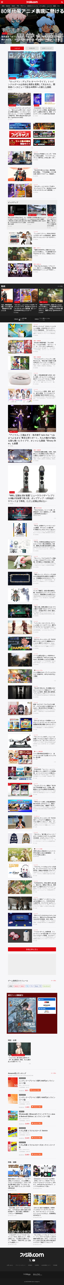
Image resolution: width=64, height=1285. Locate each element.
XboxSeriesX (46, 986)
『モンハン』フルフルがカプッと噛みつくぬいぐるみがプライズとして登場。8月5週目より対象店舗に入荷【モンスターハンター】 (44, 560)
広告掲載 (55, 1265)
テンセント (35, 677)
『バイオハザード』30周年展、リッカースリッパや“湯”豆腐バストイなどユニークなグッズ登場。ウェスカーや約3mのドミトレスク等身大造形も (44, 933)
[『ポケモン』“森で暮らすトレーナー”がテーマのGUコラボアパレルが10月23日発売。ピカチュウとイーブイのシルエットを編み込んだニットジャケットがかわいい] (20, 838)
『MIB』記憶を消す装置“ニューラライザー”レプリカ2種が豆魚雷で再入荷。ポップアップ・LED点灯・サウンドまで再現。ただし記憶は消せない (32, 498)
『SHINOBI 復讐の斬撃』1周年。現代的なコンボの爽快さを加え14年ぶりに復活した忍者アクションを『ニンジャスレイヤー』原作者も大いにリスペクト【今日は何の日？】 (44, 454)
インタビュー (6, 33)
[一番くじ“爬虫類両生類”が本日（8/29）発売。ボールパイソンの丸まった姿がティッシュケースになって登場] (20, 379)
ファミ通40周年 (39, 751)
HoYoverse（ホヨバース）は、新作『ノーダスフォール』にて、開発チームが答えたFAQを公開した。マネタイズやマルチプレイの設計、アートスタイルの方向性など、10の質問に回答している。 (44, 905)
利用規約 (30, 1265)
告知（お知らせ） (38, 264)
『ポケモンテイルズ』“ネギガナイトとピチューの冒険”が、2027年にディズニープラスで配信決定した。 (44, 332)
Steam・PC (38, 986)
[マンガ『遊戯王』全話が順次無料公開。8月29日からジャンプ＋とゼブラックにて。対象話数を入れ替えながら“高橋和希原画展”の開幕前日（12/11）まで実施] (20, 595)
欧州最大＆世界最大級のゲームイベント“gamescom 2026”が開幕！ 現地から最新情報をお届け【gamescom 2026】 (37, 220)
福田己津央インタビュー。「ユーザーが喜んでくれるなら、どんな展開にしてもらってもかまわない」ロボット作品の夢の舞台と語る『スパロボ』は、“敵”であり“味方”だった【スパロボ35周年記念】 (19, 1183)
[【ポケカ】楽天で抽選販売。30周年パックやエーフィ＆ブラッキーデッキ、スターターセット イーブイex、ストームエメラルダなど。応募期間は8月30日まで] (44, 1199)
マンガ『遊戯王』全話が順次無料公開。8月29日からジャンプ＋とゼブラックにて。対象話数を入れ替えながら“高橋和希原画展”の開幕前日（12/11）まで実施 (44, 592)
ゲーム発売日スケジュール (18, 981)
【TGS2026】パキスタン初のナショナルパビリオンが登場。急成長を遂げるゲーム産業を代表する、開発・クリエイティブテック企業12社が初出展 (44, 111)
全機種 (10, 986)
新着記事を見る (32, 949)
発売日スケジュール (32, 6)
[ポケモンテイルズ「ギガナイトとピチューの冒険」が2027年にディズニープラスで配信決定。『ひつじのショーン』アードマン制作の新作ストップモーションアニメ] (20, 330)
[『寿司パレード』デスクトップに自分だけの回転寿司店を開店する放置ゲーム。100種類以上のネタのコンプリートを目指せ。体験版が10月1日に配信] (20, 578)
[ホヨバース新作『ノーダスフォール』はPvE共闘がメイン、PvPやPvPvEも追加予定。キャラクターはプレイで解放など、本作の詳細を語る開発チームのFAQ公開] (20, 903)
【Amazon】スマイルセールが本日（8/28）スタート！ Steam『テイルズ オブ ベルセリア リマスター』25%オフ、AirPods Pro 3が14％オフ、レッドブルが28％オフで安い (44, 1182)
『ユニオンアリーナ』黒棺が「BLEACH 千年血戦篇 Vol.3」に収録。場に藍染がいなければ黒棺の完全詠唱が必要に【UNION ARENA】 (44, 787)
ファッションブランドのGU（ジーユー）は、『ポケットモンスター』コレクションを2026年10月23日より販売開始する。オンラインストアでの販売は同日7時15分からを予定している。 (44, 840)
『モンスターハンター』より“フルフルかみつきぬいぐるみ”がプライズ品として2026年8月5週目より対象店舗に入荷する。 (44, 564)
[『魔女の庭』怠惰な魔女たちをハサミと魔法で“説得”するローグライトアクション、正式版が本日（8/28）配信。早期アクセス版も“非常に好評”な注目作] (20, 611)
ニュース (49, 6)
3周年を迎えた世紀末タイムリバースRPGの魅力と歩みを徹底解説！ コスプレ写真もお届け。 (44, 853)
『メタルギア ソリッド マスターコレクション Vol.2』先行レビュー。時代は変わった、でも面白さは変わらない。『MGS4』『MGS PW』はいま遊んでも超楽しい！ (19, 1238)
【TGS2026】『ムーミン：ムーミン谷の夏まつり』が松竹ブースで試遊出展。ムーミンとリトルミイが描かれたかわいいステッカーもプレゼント (44, 771)
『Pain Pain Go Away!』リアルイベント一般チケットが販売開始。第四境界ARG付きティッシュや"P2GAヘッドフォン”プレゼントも (44, 268)
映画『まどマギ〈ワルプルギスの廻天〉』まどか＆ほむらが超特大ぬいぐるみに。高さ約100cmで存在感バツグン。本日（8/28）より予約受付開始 (44, 706)
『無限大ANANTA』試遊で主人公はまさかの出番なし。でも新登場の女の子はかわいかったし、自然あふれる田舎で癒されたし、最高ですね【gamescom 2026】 (44, 251)
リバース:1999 (39, 849)
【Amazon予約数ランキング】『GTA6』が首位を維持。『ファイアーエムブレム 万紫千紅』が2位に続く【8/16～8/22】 (44, 156)
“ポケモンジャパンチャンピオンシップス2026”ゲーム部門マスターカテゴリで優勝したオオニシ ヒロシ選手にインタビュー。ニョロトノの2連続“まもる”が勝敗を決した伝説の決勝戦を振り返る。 (44, 645)
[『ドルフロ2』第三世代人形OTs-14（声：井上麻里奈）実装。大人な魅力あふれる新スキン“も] (19, 1048)
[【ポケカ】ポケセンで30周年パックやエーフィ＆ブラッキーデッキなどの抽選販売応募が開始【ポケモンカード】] (20, 725)
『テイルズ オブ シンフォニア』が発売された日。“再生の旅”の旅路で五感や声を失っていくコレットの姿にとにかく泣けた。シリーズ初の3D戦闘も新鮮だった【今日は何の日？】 (44, 361)
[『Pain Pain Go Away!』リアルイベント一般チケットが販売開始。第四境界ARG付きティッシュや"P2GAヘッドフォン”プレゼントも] (20, 270)
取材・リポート (32, 215)
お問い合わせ (10, 1265)
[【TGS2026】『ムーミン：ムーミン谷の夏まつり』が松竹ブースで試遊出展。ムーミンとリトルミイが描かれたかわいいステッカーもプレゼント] (20, 773)
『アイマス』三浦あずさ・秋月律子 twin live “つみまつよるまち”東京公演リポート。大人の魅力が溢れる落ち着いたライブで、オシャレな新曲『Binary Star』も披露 (32, 439)
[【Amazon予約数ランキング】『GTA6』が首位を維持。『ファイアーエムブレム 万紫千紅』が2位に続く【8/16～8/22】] (20, 158)
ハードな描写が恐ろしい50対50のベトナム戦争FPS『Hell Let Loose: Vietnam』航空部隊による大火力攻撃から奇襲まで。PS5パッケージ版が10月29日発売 (44, 657)
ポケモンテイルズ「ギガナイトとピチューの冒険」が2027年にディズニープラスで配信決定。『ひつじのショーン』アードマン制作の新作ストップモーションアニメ (44, 328)
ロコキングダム (39, 670)
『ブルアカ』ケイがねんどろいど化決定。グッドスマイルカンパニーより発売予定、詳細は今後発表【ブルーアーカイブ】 (44, 868)
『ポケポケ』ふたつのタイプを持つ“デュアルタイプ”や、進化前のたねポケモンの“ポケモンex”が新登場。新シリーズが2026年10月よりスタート (44, 188)
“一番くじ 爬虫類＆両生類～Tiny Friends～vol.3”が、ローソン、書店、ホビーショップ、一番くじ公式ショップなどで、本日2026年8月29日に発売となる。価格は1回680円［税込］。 (44, 381)
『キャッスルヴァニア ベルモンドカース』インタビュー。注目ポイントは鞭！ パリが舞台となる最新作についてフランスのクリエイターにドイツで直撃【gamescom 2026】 (31, 38)
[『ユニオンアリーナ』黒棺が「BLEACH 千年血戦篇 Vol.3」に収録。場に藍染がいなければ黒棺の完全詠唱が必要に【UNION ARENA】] (20, 789)
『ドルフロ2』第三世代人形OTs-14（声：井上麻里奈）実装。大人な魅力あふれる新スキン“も (19, 1059)
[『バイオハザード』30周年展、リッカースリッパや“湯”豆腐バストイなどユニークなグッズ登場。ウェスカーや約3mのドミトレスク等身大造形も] (20, 936)
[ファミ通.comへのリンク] (32, 2)
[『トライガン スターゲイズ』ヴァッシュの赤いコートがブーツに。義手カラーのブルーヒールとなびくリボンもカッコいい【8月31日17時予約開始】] (20, 627)
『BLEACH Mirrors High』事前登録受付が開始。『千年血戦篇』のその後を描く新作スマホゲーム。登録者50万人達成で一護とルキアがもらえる (44, 172)
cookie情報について (46, 1265)
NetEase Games (37, 515)
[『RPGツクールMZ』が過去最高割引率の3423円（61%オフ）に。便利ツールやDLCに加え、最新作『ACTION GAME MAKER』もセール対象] (20, 806)
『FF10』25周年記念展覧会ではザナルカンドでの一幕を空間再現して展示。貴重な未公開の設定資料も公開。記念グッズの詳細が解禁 (44, 544)
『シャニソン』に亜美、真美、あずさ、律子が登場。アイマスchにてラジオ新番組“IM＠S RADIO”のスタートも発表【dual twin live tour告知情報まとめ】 (44, 393)
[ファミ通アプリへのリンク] (26, 1274)
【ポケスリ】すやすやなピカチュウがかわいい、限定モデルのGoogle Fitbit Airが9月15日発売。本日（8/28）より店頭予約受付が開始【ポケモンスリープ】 (44, 917)
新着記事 (32, 48)
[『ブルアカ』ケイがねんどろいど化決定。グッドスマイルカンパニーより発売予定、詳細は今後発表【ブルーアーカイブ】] (20, 871)
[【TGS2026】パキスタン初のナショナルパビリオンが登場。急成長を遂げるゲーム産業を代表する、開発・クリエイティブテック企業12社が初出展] (44, 99)
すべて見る (60, 286)
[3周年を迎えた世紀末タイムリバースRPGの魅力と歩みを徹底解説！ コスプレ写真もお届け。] (20, 854)
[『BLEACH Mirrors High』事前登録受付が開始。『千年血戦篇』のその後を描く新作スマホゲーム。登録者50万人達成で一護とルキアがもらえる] (20, 174)
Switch (13, 6)
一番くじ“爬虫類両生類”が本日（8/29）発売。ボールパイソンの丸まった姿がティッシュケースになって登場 (44, 377)
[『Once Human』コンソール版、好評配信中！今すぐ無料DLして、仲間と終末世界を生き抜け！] (20, 513)
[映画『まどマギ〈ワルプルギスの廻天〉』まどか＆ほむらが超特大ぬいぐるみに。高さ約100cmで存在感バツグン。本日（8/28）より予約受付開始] (20, 708)
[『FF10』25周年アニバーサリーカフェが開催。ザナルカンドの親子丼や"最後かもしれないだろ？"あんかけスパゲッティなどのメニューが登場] (20, 530)
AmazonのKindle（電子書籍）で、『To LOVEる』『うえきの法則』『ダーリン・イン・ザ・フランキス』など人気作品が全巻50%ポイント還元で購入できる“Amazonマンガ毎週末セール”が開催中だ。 (44, 348)
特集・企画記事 (37, 340)
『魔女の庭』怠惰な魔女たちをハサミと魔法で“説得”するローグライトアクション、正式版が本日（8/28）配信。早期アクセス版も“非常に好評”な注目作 (44, 609)
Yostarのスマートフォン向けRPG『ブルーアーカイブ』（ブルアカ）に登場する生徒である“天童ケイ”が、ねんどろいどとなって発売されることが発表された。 (44, 872)
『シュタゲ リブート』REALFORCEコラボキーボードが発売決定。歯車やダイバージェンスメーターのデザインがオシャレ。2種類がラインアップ (44, 235)
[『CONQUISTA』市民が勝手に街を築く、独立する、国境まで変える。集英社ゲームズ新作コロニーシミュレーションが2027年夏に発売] (20, 887)
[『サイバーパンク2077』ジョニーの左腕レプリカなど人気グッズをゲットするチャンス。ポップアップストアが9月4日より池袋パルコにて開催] (20, 741)
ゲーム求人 (42, 6)
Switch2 (8, 6)
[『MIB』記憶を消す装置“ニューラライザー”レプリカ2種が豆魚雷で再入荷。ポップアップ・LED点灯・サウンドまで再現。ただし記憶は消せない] (32, 479)
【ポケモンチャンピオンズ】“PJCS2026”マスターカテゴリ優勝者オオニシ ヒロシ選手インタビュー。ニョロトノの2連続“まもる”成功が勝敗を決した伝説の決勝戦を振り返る (44, 641)
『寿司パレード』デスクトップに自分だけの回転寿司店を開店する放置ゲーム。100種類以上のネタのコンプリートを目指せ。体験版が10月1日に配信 (44, 576)
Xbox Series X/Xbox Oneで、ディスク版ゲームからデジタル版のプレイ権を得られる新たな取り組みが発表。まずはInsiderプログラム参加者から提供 (17, 221)
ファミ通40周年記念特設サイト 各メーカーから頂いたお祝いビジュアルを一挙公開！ (44, 755)
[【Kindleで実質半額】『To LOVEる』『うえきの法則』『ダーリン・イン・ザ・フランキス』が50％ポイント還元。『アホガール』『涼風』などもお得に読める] (20, 346)
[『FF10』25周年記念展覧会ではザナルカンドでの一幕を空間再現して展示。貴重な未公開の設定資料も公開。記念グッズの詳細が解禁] (20, 546)
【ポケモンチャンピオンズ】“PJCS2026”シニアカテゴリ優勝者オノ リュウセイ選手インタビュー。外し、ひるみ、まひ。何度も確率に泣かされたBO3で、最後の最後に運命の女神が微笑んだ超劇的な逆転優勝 (44, 820)
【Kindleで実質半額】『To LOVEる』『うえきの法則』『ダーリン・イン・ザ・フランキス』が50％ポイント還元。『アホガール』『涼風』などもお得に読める (44, 344)
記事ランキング (47, 48)
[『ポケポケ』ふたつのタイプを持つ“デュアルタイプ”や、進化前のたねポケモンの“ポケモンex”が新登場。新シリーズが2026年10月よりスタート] (20, 190)
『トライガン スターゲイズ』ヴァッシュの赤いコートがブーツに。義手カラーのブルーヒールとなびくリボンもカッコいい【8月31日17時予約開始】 (44, 625)
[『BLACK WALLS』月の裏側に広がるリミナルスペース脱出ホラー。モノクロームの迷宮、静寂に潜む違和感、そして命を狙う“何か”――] (20, 692)
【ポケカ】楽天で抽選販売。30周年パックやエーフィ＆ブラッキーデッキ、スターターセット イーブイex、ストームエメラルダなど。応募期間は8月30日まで (44, 1211)
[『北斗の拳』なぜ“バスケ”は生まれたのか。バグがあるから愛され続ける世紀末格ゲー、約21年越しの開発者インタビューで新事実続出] (19, 1199)
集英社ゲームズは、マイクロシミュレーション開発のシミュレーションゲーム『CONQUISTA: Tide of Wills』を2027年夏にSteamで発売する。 (44, 889)
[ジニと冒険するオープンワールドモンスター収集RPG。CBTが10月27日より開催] (20, 676)
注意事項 (37, 1265)
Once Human (39, 508)
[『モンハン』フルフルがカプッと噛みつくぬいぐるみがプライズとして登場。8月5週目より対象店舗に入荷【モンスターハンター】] (20, 562)
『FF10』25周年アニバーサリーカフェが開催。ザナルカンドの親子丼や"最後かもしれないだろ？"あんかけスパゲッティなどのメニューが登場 (44, 527)
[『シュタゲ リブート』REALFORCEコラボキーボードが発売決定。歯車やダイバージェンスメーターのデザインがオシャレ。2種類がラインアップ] (20, 237)
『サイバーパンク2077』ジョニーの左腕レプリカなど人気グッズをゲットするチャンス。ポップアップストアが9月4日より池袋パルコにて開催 (44, 738)
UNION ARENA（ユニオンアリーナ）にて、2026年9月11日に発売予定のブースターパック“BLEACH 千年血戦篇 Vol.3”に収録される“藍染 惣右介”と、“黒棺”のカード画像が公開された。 (44, 791)
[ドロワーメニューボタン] (2, 2)
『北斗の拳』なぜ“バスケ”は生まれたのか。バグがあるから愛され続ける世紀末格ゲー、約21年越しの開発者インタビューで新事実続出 (19, 1210)
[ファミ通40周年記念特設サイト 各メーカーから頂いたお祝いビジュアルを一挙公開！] (20, 757)
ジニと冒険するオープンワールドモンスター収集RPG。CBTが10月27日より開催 (44, 674)
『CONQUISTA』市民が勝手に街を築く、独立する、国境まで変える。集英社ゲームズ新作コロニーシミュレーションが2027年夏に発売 (44, 885)
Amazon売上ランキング (17, 1073)
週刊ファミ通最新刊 (15, 995)
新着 (3, 6)
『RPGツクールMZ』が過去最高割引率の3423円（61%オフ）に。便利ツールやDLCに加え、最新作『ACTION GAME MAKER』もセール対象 (44, 803)
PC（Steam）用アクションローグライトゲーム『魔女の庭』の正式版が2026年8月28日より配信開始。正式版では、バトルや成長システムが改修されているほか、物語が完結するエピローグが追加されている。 (44, 613)
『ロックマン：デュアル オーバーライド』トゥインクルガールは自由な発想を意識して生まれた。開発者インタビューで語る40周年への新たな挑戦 (31, 84)
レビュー (50, 215)
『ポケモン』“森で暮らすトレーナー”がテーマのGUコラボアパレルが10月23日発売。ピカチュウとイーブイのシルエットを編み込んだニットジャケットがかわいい (44, 836)
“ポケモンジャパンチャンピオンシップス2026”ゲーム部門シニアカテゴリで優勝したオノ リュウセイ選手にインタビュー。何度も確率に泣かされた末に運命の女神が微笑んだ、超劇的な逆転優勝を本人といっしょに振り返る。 (44, 824)
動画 (54, 6)
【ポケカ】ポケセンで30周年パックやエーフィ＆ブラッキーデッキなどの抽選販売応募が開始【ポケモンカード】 (44, 722)
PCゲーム (23, 6)
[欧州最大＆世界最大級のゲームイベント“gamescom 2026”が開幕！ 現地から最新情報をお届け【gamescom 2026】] (37, 210)
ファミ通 (35, 759)
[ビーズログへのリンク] (37, 1274)
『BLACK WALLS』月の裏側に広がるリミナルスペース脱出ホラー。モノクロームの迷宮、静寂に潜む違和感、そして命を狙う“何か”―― (44, 690)
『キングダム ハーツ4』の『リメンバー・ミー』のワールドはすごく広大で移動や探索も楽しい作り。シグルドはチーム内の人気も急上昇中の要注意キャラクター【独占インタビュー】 (44, 1238)
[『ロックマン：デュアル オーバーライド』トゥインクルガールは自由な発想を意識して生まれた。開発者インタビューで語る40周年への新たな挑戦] (32, 65)
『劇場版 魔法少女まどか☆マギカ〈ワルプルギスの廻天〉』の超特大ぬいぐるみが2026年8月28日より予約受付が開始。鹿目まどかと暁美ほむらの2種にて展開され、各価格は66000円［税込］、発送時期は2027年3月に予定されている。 (44, 710)
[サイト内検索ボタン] (62, 2)
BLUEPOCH (36, 856)
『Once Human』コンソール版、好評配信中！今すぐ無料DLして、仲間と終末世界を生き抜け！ (44, 512)
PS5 (18, 6)
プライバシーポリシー (21, 1265)
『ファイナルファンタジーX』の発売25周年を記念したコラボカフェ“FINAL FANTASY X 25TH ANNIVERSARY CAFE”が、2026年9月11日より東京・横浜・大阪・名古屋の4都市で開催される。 (44, 531)
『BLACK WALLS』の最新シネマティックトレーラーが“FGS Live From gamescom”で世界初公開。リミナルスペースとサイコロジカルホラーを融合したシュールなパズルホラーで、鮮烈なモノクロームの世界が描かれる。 (44, 694)
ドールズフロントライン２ (18, 1055)
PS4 (32, 986)
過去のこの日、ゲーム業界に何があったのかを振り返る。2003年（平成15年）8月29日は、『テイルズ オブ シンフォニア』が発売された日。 (44, 365)
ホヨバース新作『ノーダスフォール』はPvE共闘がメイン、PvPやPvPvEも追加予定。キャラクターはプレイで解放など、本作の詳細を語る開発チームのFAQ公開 (44, 901)
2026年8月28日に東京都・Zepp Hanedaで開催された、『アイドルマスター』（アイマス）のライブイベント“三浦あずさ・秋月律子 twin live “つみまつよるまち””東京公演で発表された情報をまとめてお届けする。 (44, 397)
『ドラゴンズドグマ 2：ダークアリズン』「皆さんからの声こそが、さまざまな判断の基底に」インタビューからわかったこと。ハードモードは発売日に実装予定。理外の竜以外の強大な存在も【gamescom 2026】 (19, 112)
